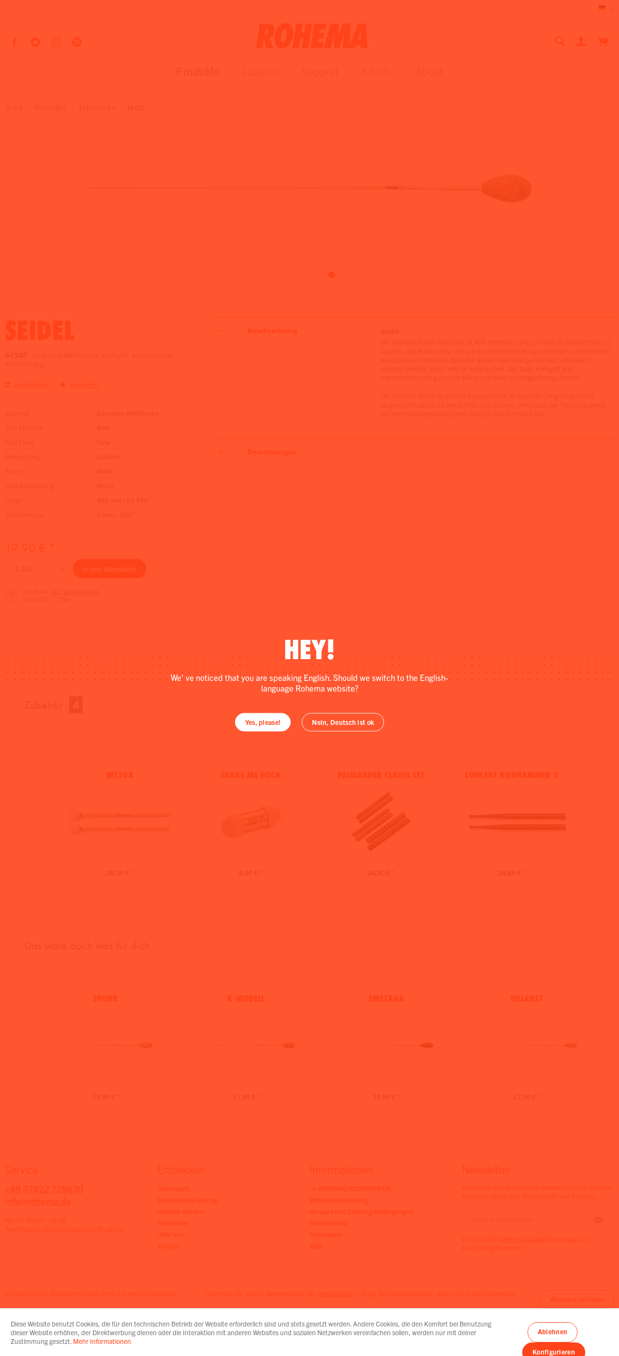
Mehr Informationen (102, 1341)
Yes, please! (263, 722)
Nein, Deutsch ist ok (343, 722)
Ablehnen (552, 1331)
